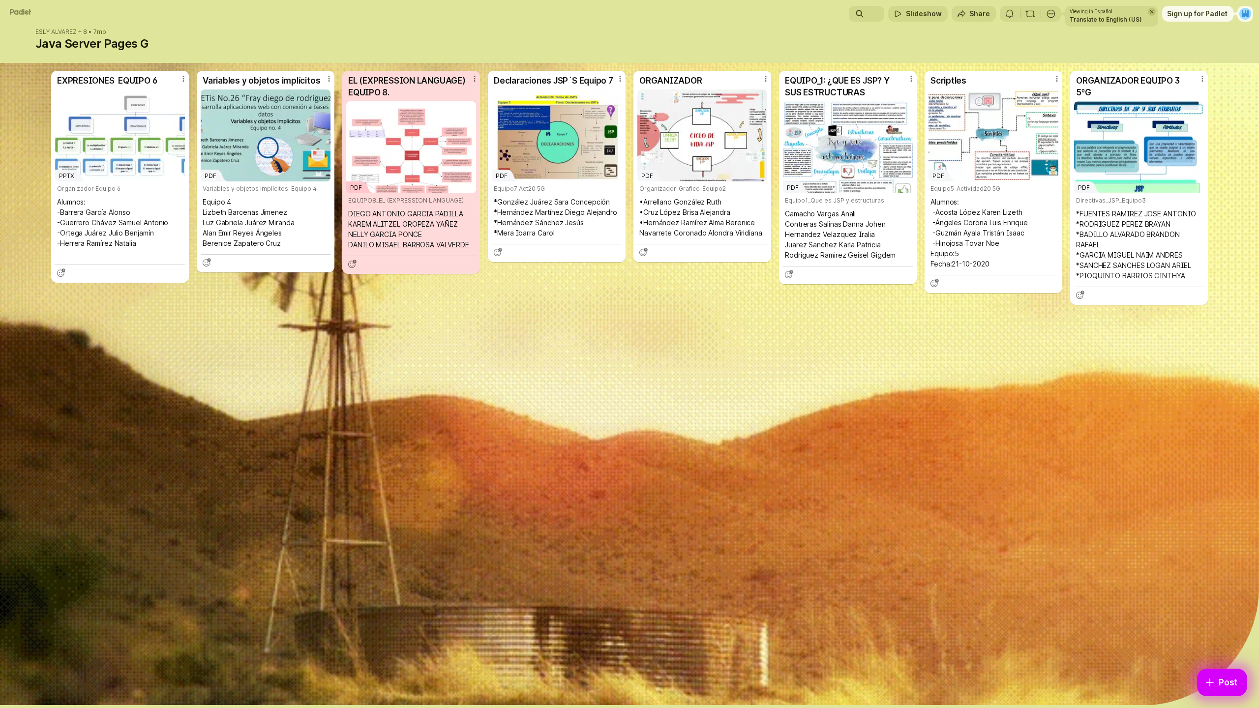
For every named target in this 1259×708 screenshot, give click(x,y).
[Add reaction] (61, 273)
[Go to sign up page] (1245, 14)
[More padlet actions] (1051, 14)
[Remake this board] (1030, 14)
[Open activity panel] (1009, 14)
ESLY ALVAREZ (56, 32)
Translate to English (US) (1106, 19)
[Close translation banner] (1152, 12)
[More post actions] (183, 78)
